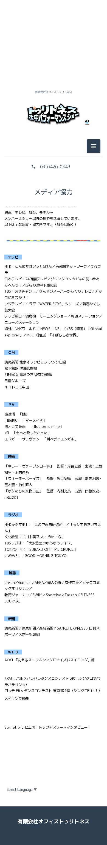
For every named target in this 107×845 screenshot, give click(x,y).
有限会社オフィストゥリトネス (53, 821)
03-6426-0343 (55, 167)
